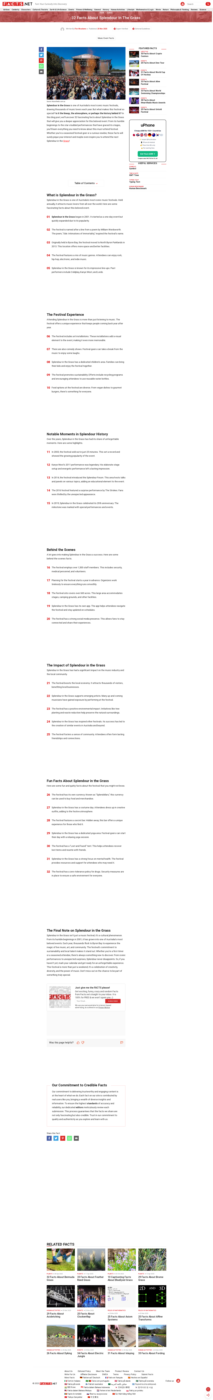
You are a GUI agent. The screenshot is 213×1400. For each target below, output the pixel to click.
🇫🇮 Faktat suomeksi (94, 1384)
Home (101, 12)
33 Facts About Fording (151, 1353)
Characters (26, 9)
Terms (116, 1374)
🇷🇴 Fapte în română (72, 1394)
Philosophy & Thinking (179, 9)
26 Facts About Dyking (59, 1353)
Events (71, 9)
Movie (158, 9)
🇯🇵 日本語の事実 (122, 1387)
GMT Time (134, 175)
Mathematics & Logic (145, 9)
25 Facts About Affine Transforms (150, 1318)
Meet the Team (103, 1371)
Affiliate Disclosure (88, 1374)
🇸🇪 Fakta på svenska (145, 1381)
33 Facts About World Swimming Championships (153, 92)
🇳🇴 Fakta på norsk (72, 1384)
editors (79, 1107)
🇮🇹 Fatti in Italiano (72, 1381)
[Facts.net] (17, 4)
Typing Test (134, 182)
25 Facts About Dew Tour (152, 63)
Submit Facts (147, 1374)
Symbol (132, 168)
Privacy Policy (130, 1374)
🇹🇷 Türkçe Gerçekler (73, 1397)
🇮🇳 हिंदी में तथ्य (69, 1387)
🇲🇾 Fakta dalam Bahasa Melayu (77, 1390)
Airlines (6, 9)
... (209, 9)
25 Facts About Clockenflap (85, 1315)
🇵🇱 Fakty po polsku (134, 1390)
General (97, 9)
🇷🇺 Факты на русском (97, 1394)
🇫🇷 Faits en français (114, 1377)
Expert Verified (122, 29)
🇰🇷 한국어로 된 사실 (144, 1387)
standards (92, 1103)
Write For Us (69, 1374)
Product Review (122, 1371)
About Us (68, 1371)
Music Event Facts (106, 38)
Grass (66, 141)
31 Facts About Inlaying (121, 1353)
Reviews (194, 9)
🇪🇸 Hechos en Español (137, 1377)
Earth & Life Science (58, 9)
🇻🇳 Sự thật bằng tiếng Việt (124, 1394)
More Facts (69, 1377)
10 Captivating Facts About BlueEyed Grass (120, 1278)
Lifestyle (130, 9)
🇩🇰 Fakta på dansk (123, 1381)
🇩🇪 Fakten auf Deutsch (90, 1377)
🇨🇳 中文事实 (93, 1397)
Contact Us (139, 1371)
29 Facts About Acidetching (55, 1315)
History (106, 9)
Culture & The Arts (40, 9)
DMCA (105, 1374)
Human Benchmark (138, 188)
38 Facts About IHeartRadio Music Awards (153, 101)
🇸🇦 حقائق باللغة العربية (117, 1384)
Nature (166, 9)
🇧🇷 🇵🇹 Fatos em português (97, 1381)
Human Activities (118, 9)
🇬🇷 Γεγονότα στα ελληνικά (144, 1384)
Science (203, 9)
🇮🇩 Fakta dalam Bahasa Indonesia (95, 1387)
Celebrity (15, 9)
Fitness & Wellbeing (84, 9)
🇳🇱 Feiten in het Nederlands (109, 1390)
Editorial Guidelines (142, 29)
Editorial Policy (84, 1371)
